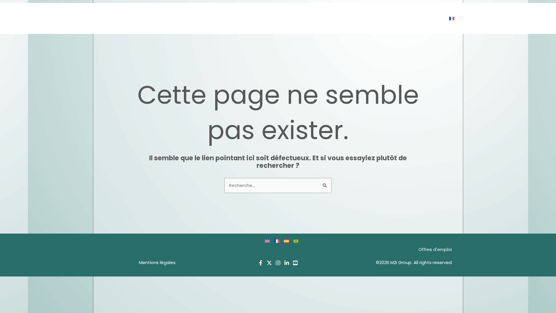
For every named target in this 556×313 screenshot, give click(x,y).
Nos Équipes (356, 18)
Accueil (256, 18)
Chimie (324, 18)
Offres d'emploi (435, 249)
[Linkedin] (286, 262)
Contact (428, 18)
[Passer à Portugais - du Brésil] (298, 241)
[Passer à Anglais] (269, 241)
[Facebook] (260, 262)
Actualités (394, 18)
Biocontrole (291, 18)
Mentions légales (157, 262)
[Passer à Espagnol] (288, 241)
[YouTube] (295, 262)
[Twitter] (269, 262)
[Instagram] (278, 262)
